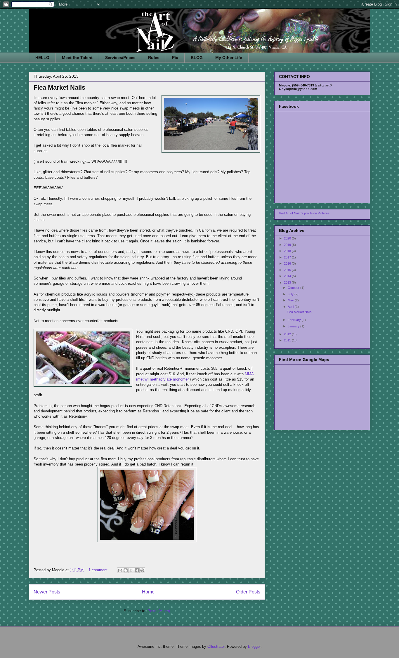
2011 (288, 340)
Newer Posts (47, 591)
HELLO (42, 57)
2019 (288, 244)
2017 (288, 257)
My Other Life (228, 57)
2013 (288, 282)
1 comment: (99, 570)
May (291, 300)
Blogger (254, 646)
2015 (288, 270)
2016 (288, 263)
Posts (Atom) (159, 611)
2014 (288, 276)
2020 (288, 238)
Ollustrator (216, 646)
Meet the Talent (77, 57)
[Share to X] (131, 570)
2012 (288, 334)
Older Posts (248, 591)
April (291, 306)
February (295, 320)
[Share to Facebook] (137, 570)
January (294, 326)
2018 (288, 251)
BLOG (197, 57)
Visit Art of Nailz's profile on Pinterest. (305, 213)
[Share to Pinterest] (142, 570)
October (294, 287)
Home (148, 591)
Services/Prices (120, 57)
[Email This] (120, 570)
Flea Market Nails (59, 87)
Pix (175, 57)
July (291, 294)
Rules (153, 57)
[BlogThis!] (126, 570)
